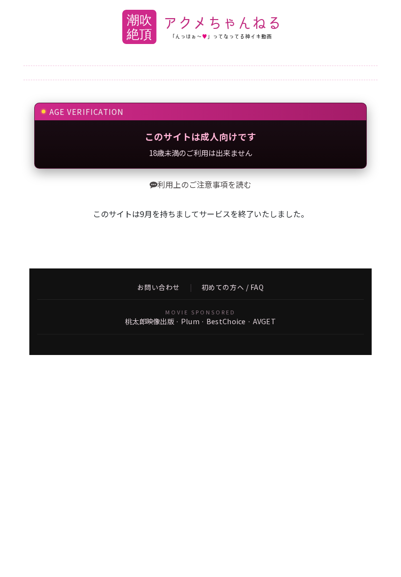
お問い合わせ (158, 287)
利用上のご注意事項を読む (204, 184)
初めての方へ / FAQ (232, 287)
